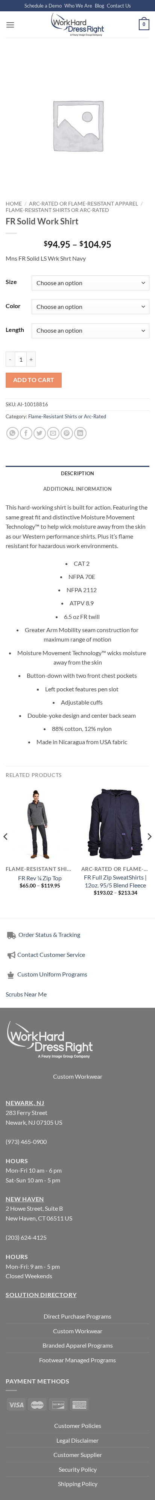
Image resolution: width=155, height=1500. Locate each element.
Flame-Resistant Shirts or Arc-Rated (57, 210)
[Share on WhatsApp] (12, 433)
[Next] (148, 851)
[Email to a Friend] (53, 433)
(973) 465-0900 (26, 1141)
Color (13, 305)
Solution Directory (41, 1294)
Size (11, 281)
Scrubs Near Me (26, 994)
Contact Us (119, 6)
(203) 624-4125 (26, 1237)
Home (14, 204)
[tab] (77, 473)
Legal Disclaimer (77, 1440)
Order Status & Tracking (48, 934)
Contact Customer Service (51, 954)
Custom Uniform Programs (52, 974)
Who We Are (78, 6)
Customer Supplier (77, 1454)
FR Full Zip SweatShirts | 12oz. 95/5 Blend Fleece (115, 881)
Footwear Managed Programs (77, 1359)
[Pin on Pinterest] (67, 433)
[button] (10, 24)
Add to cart (34, 379)
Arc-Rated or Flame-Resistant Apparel (83, 204)
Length (15, 329)
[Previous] (6, 851)
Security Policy (78, 1469)
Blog (99, 6)
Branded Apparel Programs (78, 1345)
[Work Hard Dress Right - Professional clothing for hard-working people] (77, 24)
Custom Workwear (77, 1076)
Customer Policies (77, 1425)
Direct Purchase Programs (77, 1316)
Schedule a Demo (43, 6)
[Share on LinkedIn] (80, 433)
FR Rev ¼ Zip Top (40, 877)
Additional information (77, 489)
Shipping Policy (77, 1483)
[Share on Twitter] (39, 433)
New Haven (25, 1198)
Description (77, 473)
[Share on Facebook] (26, 433)
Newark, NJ (25, 1102)
